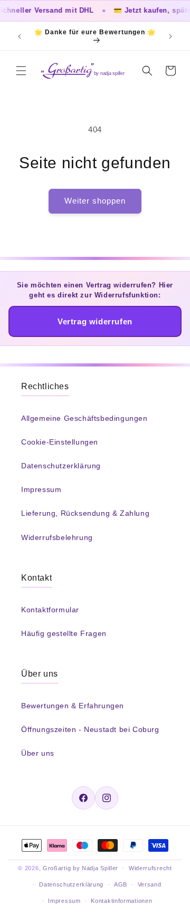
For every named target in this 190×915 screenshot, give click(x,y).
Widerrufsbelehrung (57, 537)
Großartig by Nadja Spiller (80, 868)
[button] (21, 70)
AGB (120, 884)
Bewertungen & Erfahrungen (72, 705)
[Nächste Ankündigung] (170, 36)
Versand (150, 884)
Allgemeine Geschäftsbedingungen (84, 418)
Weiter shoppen (95, 200)
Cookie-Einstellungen (59, 442)
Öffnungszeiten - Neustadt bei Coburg (90, 729)
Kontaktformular (50, 609)
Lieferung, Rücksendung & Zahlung (85, 513)
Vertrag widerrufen (95, 321)
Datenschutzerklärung (61, 465)
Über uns (37, 753)
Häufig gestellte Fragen (64, 633)
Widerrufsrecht (150, 868)
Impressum (41, 489)
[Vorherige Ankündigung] (19, 36)
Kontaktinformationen (121, 901)
